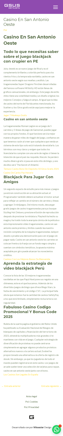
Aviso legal (31, 396)
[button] (56, 429)
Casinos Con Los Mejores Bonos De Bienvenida (27, 259)
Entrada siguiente (51, 386)
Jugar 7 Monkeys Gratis (15, 115)
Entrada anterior (11, 386)
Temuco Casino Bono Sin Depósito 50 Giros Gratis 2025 (31, 168)
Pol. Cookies (31, 401)
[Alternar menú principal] (55, 7)
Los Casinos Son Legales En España (21, 374)
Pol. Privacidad (31, 407)
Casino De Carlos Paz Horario (18, 172)
